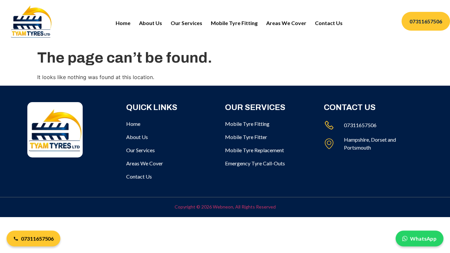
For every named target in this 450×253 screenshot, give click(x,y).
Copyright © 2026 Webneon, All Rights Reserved (225, 207)
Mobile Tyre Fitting (234, 23)
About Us (150, 23)
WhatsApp (423, 238)
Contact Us (329, 23)
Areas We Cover (286, 23)
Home (123, 23)
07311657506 (37, 238)
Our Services (186, 23)
